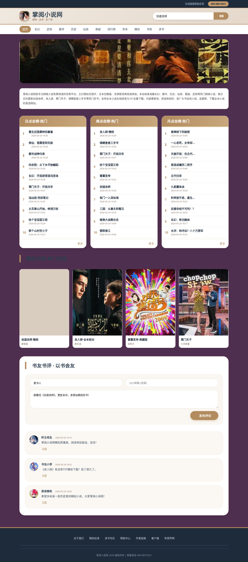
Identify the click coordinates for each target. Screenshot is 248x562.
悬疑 (98, 29)
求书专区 (110, 538)
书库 (149, 29)
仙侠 (86, 29)
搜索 (221, 16)
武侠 (49, 29)
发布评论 (205, 416)
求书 (161, 29)
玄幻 (37, 29)
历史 (73, 29)
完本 (125, 29)
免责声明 (169, 538)
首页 (25, 29)
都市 (61, 29)
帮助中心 (125, 538)
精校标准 (94, 538)
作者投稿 (141, 538)
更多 (80, 243)
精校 (137, 29)
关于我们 (79, 538)
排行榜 (111, 29)
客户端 (155, 538)
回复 (44, 449)
